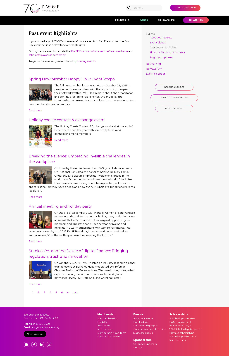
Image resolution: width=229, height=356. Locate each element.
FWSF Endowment (180, 322)
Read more (36, 110)
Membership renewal (109, 336)
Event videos (158, 42)
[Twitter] (49, 343)
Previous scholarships (181, 333)
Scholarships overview (182, 318)
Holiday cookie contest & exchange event (67, 120)
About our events (161, 37)
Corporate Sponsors (145, 344)
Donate (137, 347)
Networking (153, 63)
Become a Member (174, 87)
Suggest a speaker (161, 57)
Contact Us (36, 334)
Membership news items (111, 333)
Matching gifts (177, 340)
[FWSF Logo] (41, 7)
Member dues (105, 329)
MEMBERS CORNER (185, 8)
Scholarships (166, 20)
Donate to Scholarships (174, 98)
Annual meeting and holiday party (60, 206)
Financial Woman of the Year (167, 52)
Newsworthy (154, 68)
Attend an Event (174, 108)
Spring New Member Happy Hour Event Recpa (72, 79)
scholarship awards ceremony (47, 55)
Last (75, 292)
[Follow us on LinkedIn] (42, 343)
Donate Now (195, 20)
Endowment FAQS (180, 325)
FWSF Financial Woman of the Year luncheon (99, 51)
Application (103, 325)
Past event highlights (163, 47)
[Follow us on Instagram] (27, 343)
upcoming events (84, 61)
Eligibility (102, 322)
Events (143, 20)
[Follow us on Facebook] (34, 343)
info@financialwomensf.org (46, 327)
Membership (122, 20)
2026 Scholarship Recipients (185, 329)
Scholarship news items (182, 336)
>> (67, 292)
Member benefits (107, 318)
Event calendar (155, 73)
